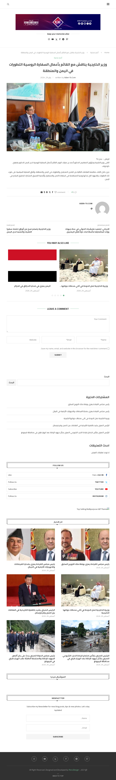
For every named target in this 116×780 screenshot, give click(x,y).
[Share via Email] (42, 192)
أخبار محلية (94, 52)
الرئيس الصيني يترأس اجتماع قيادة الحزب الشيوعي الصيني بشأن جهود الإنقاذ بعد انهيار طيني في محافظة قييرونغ (65, 432)
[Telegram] (63, 40)
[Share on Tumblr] (44, 192)
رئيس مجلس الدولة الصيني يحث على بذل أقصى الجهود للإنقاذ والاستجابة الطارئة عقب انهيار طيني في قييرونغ (32, 658)
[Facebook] (59, 40)
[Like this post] (56, 192)
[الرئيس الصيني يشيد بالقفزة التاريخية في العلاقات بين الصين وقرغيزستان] (31, 590)
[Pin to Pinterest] (47, 192)
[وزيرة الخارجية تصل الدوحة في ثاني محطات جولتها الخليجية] (83, 265)
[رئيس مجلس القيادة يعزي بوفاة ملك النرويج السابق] (85, 545)
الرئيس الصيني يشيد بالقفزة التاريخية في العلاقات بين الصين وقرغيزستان (81, 425)
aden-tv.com (70, 77)
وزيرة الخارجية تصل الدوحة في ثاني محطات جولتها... (84, 286)
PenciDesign (73, 770)
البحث (106, 376)
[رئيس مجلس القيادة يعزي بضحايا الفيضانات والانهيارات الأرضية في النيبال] (31, 545)
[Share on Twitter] (50, 192)
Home (106, 52)
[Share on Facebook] (52, 192)
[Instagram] (49, 40)
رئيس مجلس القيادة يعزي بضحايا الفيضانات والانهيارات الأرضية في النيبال (81, 411)
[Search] (8, 4)
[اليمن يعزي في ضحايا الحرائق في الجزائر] (32, 265)
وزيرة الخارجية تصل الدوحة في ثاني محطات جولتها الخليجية (86, 418)
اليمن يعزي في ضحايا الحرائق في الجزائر (32, 286)
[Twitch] (67, 40)
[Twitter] (56, 40)
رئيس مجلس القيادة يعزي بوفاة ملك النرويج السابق (88, 404)
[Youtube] (53, 40)
